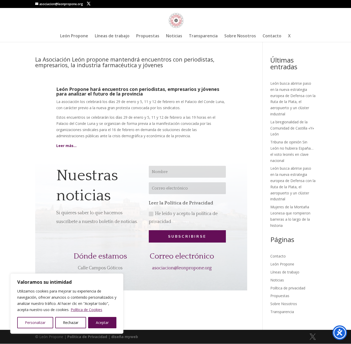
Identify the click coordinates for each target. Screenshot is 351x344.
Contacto (272, 36)
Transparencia (203, 36)
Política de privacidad (287, 288)
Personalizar (35, 322)
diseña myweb (124, 336)
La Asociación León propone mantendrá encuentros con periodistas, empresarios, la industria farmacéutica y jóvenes (125, 62)
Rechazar (70, 322)
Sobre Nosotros (240, 36)
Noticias (174, 36)
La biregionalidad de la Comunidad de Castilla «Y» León (292, 128)
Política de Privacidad (87, 336)
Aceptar (102, 322)
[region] (66, 303)
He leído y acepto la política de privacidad (183, 217)
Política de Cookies (86, 309)
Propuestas (147, 36)
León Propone (74, 36)
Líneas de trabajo (112, 36)
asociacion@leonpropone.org (182, 268)
